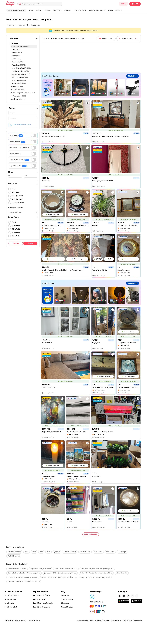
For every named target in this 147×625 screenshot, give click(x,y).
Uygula (30, 243)
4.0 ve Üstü (16, 232)
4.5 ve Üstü (16, 236)
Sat (136, 4)
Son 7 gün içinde (17, 199)
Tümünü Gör (132, 76)
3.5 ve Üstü (16, 229)
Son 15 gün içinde (18, 203)
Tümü (14, 189)
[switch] (33, 135)
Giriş (123, 4)
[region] (90, 87)
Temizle (16, 243)
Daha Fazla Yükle (90, 534)
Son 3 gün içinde (17, 196)
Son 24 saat (16, 192)
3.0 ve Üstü (16, 226)
